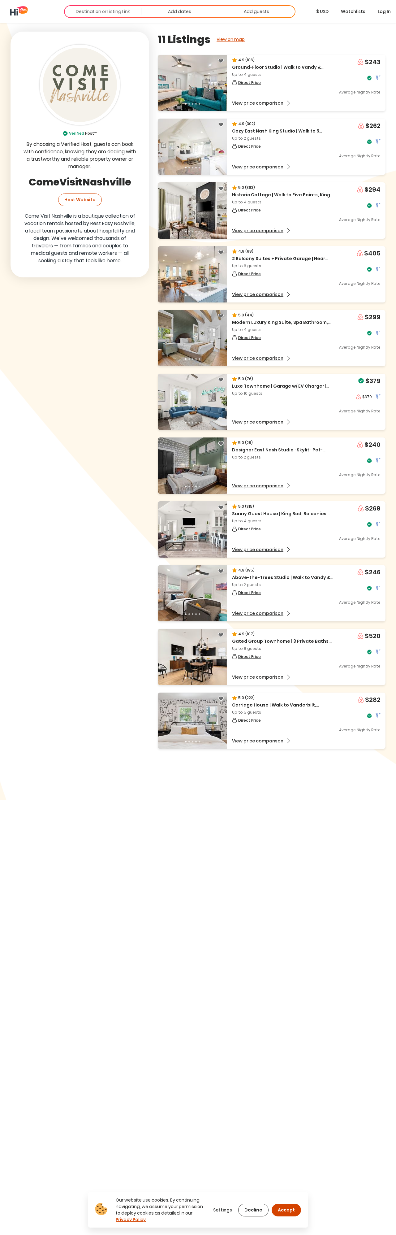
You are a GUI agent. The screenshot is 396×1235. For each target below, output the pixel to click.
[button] (322, 11)
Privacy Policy (131, 1219)
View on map (231, 39)
